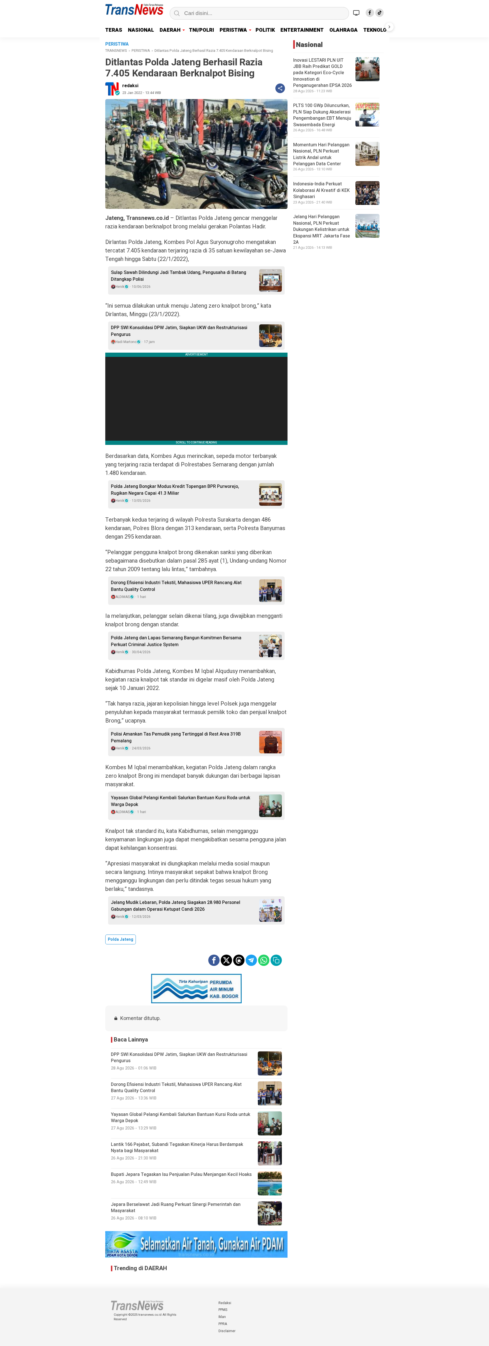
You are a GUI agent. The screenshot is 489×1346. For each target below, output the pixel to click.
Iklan (222, 1316)
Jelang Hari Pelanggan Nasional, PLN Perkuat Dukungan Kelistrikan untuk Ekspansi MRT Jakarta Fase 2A (321, 230)
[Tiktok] (379, 12)
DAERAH (170, 30)
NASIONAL (141, 30)
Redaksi (224, 1303)
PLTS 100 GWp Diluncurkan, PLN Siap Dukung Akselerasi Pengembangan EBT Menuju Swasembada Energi (322, 115)
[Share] (280, 88)
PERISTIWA (233, 30)
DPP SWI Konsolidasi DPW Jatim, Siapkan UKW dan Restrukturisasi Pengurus (179, 331)
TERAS (113, 30)
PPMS (222, 1309)
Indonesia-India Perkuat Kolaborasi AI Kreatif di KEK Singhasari (321, 190)
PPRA (222, 1323)
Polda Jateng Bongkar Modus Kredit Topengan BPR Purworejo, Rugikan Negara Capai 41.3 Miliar (175, 490)
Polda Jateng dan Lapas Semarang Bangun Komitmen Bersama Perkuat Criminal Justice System (176, 641)
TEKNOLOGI (377, 30)
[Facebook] (370, 12)
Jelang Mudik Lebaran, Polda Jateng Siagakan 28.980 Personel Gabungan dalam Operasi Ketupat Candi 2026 (175, 906)
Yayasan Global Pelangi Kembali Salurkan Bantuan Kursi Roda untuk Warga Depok (180, 801)
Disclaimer (226, 1331)
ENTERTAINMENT (302, 30)
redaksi (130, 85)
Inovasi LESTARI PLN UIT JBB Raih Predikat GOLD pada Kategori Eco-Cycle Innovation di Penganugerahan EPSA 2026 (322, 73)
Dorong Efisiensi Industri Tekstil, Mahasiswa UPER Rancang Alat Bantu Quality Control (176, 586)
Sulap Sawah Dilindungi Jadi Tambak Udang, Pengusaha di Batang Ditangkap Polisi (178, 276)
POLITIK (265, 30)
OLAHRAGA (343, 30)
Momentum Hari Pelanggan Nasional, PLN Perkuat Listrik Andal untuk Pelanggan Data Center (321, 154)
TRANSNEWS (116, 50)
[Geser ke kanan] (389, 27)
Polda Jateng (120, 939)
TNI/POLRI (201, 30)
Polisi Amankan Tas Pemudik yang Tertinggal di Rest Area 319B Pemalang (176, 737)
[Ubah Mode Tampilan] (357, 12)
